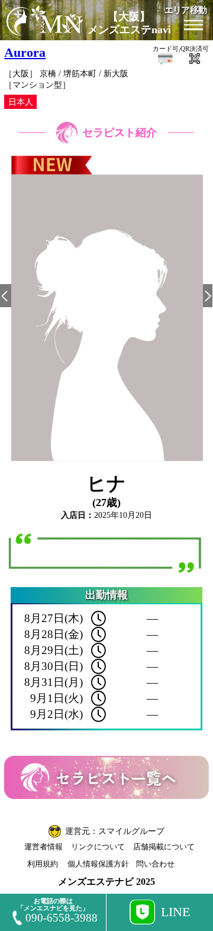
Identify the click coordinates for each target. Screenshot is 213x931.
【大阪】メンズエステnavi (129, 23)
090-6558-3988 (61, 917)
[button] (5, 296)
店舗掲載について (164, 846)
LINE (175, 912)
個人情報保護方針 (98, 863)
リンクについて (98, 846)
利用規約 (42, 863)
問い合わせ (155, 863)
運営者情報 (43, 846)
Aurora (25, 53)
